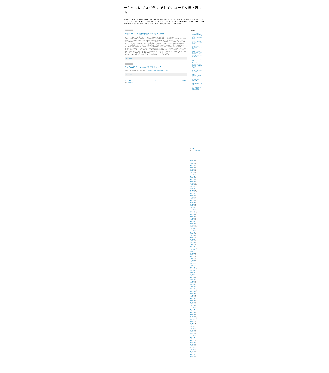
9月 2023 (192, 214)
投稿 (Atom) (130, 82)
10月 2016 (192, 328)
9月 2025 (192, 178)
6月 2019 (192, 297)
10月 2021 (192, 249)
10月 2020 (192, 270)
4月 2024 (192, 202)
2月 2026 (192, 170)
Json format (194, 152)
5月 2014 (192, 354)
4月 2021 (192, 260)
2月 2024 (192, 206)
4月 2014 (192, 356)
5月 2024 (192, 200)
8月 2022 (192, 233)
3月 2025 (192, 186)
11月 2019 (192, 288)
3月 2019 (192, 302)
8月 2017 (192, 321)
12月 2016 (192, 326)
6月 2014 (192, 353)
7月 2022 (192, 235)
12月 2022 (192, 228)
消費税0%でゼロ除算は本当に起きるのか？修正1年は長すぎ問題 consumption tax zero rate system (197, 54)
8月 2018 (192, 312)
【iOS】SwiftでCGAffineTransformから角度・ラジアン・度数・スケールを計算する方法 (197, 36)
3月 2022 (192, 242)
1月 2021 (192, 265)
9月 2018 (192, 311)
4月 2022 (192, 241)
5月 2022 (192, 239)
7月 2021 (192, 255)
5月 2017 (192, 323)
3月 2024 (192, 204)
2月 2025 (192, 188)
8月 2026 (192, 160)
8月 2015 (192, 340)
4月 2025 (192, 184)
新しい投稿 (128, 80)
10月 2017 (192, 319)
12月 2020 (192, 267)
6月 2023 (192, 220)
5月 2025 (192, 183)
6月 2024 (192, 199)
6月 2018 (192, 314)
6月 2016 (192, 330)
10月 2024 (192, 192)
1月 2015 (192, 346)
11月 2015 (192, 337)
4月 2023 (192, 223)
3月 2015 (192, 344)
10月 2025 (192, 176)
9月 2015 (192, 339)
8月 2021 (192, 253)
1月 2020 (192, 286)
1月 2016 (192, 333)
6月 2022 (192, 237)
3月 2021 (192, 262)
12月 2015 (192, 335)
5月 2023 (192, 221)
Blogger (167, 368)
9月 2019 (192, 291)
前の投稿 (184, 80)
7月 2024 (192, 197)
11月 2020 (192, 269)
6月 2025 (192, 181)
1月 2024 (192, 207)
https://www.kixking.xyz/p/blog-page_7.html (157, 70)
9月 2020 (192, 272)
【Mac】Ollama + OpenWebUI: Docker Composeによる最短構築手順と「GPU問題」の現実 (197, 65)
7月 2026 (192, 162)
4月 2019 (192, 300)
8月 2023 (192, 216)
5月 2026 (192, 165)
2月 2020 (192, 284)
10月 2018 (192, 309)
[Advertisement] (196, 119)
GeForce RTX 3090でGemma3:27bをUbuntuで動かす (197, 88)
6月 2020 (192, 277)
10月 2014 (192, 349)
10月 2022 (192, 232)
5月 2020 (192, 279)
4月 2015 (192, 342)
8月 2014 (192, 351)
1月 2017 (192, 325)
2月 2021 (192, 263)
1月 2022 (192, 244)
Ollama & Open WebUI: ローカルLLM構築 (197, 47)
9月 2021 (192, 251)
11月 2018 (192, 307)
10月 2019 (192, 290)
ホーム (156, 80)
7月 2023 (192, 218)
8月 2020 (192, 274)
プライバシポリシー (196, 150)
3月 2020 (192, 283)
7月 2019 (192, 295)
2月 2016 (192, 332)
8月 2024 (192, 195)
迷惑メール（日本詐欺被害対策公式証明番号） (145, 34)
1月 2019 (192, 305)
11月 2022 (192, 230)
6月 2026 (192, 164)
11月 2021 (192, 248)
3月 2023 (192, 225)
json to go (194, 153)
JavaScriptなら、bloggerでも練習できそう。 (144, 67)
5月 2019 (192, 298)
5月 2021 (192, 258)
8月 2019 (192, 293)
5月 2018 (192, 316)
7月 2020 (192, 276)
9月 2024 (192, 193)
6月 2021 (192, 256)
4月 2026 (192, 167)
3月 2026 (192, 169)
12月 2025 (192, 174)
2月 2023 (192, 227)
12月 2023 (192, 209)
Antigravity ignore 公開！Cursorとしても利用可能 (197, 42)
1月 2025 (192, 190)
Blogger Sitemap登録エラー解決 (197, 71)
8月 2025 (192, 179)
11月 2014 (192, 347)
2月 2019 (192, 304)
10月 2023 (192, 213)
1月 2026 (192, 172)
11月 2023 (192, 211)
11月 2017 (192, 318)
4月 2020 (192, 281)
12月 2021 (192, 246)
